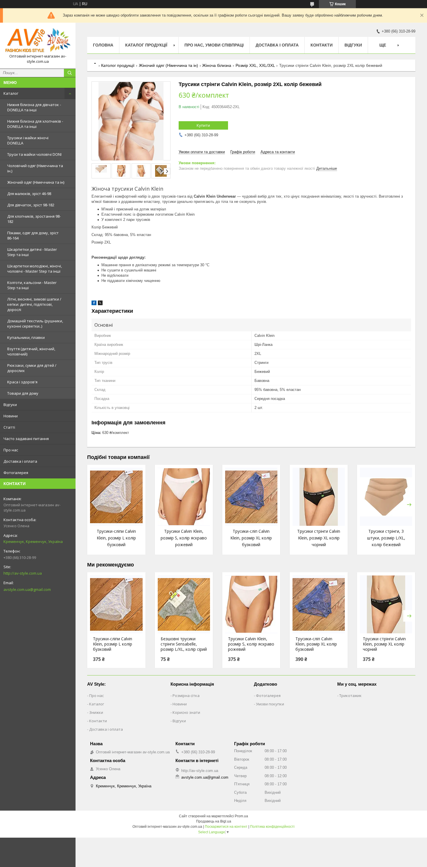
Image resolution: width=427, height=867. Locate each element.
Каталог (10, 93)
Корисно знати (186, 712)
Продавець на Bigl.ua (213, 821)
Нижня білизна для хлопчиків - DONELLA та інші (35, 124)
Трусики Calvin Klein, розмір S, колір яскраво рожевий (184, 537)
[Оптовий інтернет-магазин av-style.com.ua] (37, 40)
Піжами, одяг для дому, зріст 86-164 (33, 235)
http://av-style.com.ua (22, 573)
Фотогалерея (15, 472)
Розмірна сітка (186, 695)
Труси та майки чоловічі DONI (34, 154)
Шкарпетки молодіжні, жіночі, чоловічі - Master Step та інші (34, 268)
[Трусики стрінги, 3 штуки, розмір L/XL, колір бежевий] (386, 497)
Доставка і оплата (20, 461)
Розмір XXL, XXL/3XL (255, 65)
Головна (103, 45)
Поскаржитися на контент (226, 827)
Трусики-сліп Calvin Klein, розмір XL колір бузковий (251, 537)
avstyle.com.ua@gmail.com (27, 589)
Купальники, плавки (26, 337)
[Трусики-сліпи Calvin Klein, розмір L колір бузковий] (116, 497)
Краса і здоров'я (22, 382)
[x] (100, 304)
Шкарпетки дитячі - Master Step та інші (32, 252)
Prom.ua (241, 816)
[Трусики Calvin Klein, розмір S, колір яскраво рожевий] (184, 497)
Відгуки (10, 404)
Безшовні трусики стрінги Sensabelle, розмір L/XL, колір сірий (184, 644)
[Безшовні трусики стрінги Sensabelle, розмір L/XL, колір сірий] (184, 604)
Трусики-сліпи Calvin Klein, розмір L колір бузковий (116, 537)
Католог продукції (117, 65)
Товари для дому (22, 393)
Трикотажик (350, 695)
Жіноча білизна (216, 65)
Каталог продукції (146, 45)
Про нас (10, 450)
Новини (10, 416)
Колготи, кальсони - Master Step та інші (32, 285)
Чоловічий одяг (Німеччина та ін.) (35, 168)
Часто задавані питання (26, 438)
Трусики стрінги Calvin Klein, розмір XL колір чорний (318, 537)
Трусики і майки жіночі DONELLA (28, 140)
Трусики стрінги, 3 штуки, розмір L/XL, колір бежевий (386, 537)
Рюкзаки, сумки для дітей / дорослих (31, 368)
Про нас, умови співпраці (214, 45)
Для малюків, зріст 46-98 (29, 193)
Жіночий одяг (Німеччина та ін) (35, 182)
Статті (9, 427)
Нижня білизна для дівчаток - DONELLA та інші (34, 107)
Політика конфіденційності (272, 827)
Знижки (96, 712)
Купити (203, 125)
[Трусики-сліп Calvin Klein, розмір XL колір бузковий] (251, 497)
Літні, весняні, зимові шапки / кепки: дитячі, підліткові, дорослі (34, 304)
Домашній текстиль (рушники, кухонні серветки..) (35, 323)
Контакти (322, 45)
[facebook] (94, 304)
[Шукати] (70, 73)
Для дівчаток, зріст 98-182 (30, 205)
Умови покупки (270, 704)
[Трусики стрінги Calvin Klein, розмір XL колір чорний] (319, 497)
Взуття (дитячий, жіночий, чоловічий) (31, 351)
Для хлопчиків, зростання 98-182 (34, 219)
